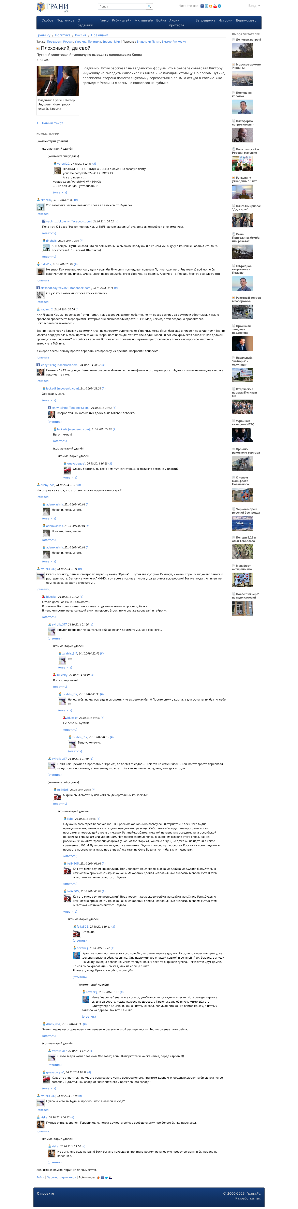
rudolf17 (45, 264)
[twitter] (106, 1177)
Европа (108, 41)
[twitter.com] (206, 6)
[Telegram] (219, 6)
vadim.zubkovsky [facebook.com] (68, 221)
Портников (65, 20)
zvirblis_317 (47, 569)
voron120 (62, 163)
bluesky (51, 596)
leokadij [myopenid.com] (62, 388)
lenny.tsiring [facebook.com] (59, 365)
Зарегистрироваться (61, 1177)
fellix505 (62, 789)
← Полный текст (49, 123)
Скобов (48, 20)
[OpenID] (98, 1177)
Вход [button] (253, 6)
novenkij (82, 948)
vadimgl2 (46, 309)
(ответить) (60, 192)
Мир (117, 41)
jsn (258, 1198)
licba (70, 818)
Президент (99, 35)
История (226, 20)
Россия (81, 35)
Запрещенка (205, 20)
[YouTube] (215, 6)
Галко (104, 20)
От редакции (85, 22)
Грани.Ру (43, 35)
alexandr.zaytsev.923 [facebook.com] (65, 288)
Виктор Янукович (174, 41)
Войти (40, 1177)
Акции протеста (176, 22)
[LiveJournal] (110, 1177)
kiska (43, 1117)
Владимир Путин (148, 41)
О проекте (45, 1193)
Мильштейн (144, 20)
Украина (80, 41)
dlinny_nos (47, 485)
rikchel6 (45, 200)
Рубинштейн (121, 20)
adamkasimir (54, 504)
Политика (63, 35)
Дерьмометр (246, 20)
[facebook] (102, 1177)
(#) (94, 163)
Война (161, 20)
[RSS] (210, 6)
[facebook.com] (202, 6)
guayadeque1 (75, 463)
